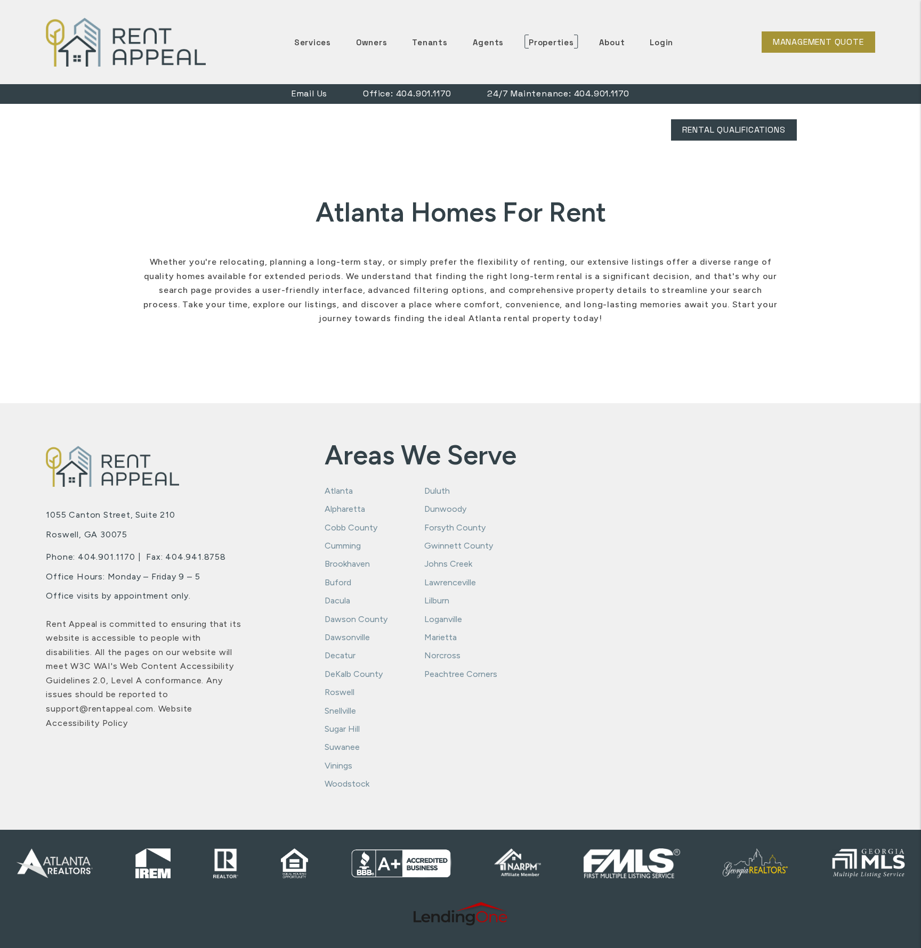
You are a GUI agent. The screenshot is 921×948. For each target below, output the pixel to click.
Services (312, 42)
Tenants (429, 42)
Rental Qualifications (734, 129)
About (612, 42)
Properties (551, 42)
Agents (488, 42)
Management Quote (818, 41)
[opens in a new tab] (460, 914)
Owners (371, 42)
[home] (126, 41)
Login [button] (661, 42)
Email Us (309, 93)
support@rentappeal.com (100, 709)
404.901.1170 (424, 93)
